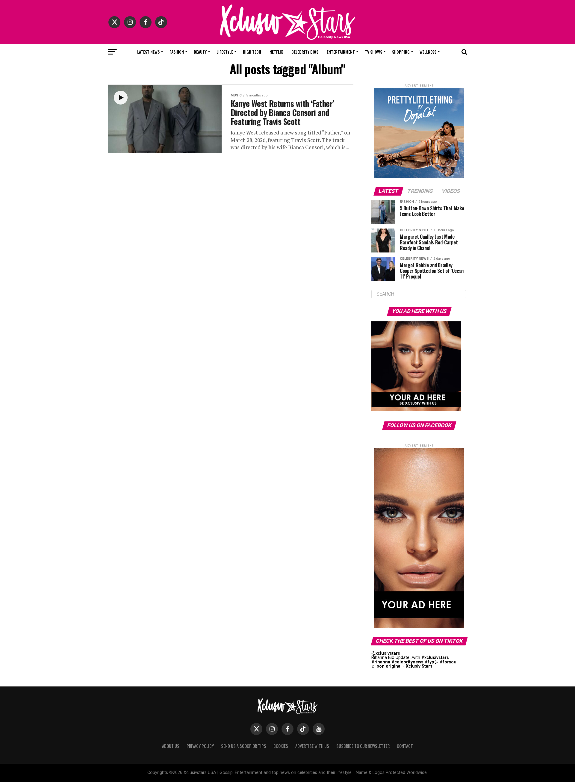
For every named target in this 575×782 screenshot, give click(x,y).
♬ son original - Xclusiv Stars (401, 666)
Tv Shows (373, 52)
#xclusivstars (435, 657)
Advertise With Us (312, 746)
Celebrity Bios (304, 52)
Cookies (280, 746)
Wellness (428, 52)
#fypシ (431, 662)
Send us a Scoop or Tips (243, 746)
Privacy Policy (200, 746)
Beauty (200, 52)
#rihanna (380, 662)
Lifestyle (225, 52)
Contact (405, 746)
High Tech (252, 52)
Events (287, 67)
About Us (170, 746)
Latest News (148, 52)
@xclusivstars (385, 653)
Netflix (276, 52)
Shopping (401, 52)
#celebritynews (407, 662)
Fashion (177, 52)
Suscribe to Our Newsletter (363, 746)
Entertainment (341, 52)
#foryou (448, 662)
